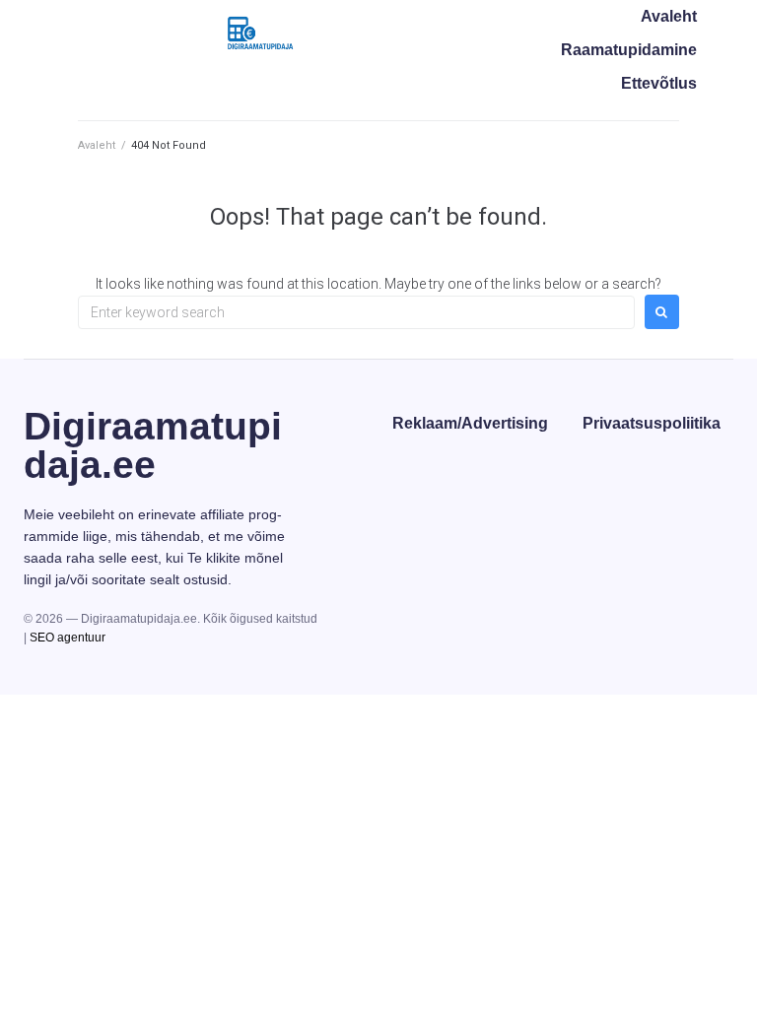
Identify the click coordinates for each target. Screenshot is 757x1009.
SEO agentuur (67, 637)
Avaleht (96, 145)
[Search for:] (356, 312)
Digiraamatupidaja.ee (153, 445)
